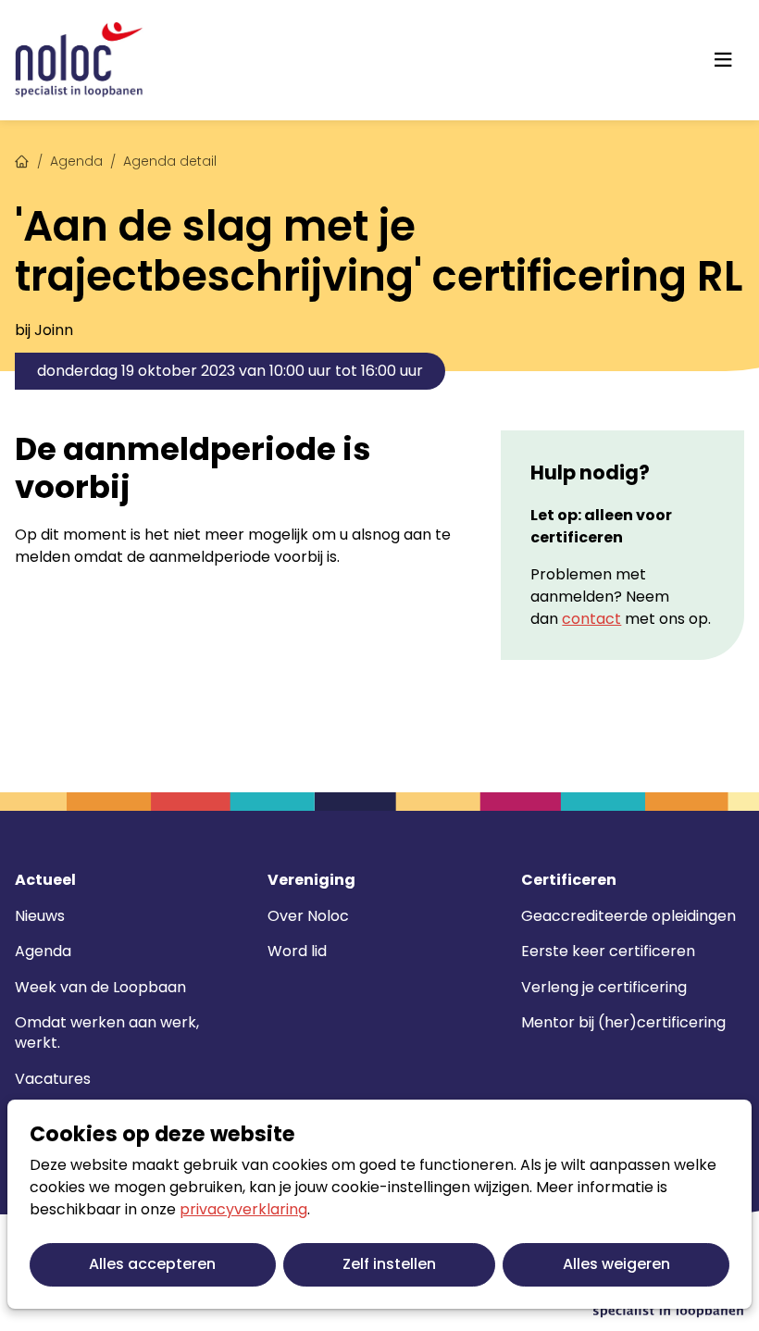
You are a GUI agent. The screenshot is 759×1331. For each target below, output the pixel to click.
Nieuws (40, 916)
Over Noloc (308, 916)
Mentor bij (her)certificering (623, 1022)
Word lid (297, 951)
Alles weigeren (616, 1264)
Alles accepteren (152, 1264)
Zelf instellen (389, 1264)
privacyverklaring (243, 1209)
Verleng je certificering (604, 987)
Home (22, 159)
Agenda (76, 161)
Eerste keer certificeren (608, 951)
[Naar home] (79, 60)
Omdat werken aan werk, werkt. (107, 1032)
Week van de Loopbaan (100, 987)
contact (591, 618)
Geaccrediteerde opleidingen (628, 916)
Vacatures (53, 1078)
